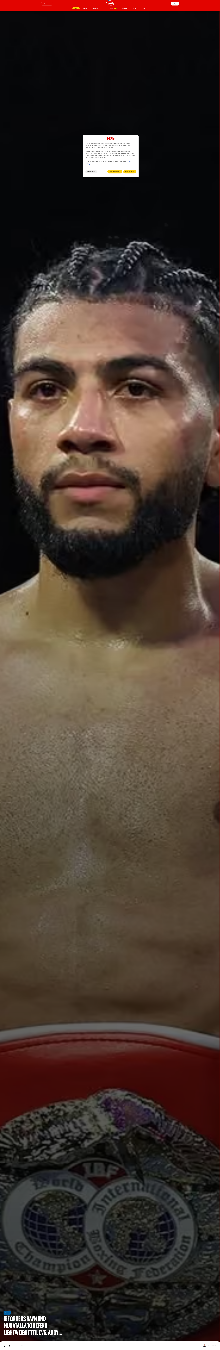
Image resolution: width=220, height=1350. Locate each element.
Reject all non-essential (114, 171)
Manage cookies (91, 171)
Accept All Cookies (129, 171)
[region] (111, 156)
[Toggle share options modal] (15, 1346)
